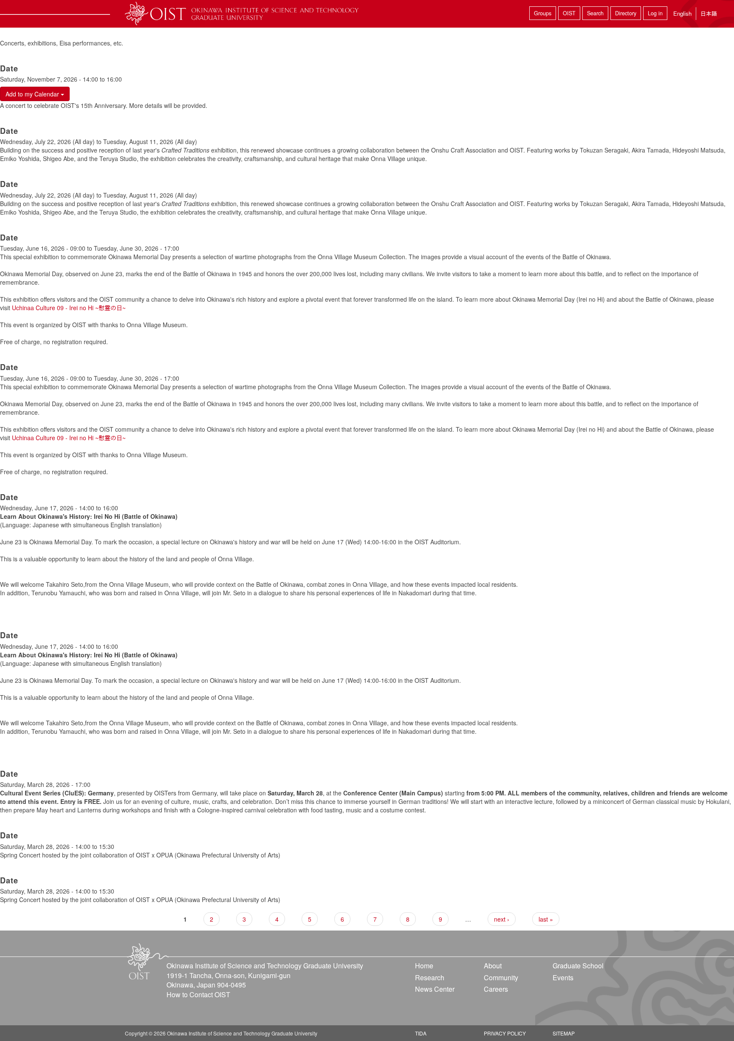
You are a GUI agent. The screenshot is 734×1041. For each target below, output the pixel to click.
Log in (655, 13)
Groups (542, 13)
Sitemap (564, 1033)
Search (595, 13)
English (682, 13)
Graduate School (578, 965)
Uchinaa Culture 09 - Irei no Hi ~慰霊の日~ (69, 307)
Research (429, 977)
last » (546, 919)
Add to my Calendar (33, 94)
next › (501, 919)
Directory (625, 13)
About (493, 965)
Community (501, 977)
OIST (569, 13)
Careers (496, 989)
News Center (435, 989)
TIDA (420, 1033)
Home (424, 965)
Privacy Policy (505, 1033)
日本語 (708, 13)
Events (563, 977)
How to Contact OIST (198, 994)
